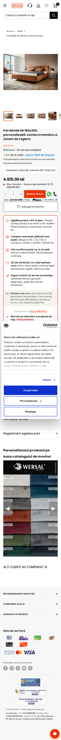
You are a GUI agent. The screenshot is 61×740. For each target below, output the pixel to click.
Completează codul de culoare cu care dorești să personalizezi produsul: (29, 161)
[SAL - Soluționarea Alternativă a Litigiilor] (30, 692)
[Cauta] (54, 15)
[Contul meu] (38, 5)
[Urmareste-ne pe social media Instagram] (11, 668)
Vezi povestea (25, 319)
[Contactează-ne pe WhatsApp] (49, 194)
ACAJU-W (8, 145)
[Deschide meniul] (5, 5)
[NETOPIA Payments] (19, 652)
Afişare (47, 379)
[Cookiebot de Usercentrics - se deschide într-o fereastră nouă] (43, 326)
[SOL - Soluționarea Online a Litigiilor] (30, 701)
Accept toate (30, 390)
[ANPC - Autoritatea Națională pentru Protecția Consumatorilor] (30, 682)
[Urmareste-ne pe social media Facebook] (5, 668)
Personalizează (28, 400)
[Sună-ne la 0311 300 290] (55, 194)
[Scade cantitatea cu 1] (5, 194)
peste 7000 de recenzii (40, 155)
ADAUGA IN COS (34, 194)
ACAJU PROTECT (38, 311)
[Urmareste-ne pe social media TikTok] (30, 668)
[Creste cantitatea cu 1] (21, 194)
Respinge (30, 411)
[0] (55, 6)
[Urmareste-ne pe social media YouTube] (24, 668)
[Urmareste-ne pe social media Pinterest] (18, 668)
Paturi (20, 31)
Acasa (10, 31)
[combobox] (26, 15)
